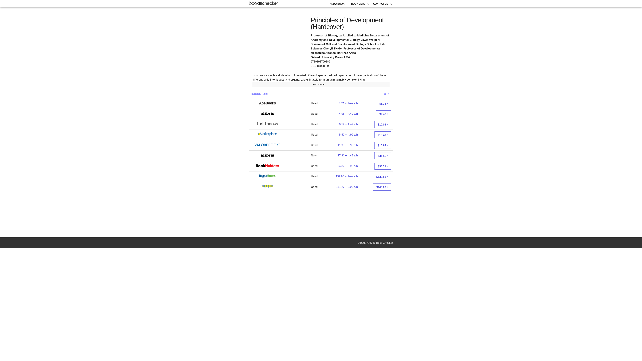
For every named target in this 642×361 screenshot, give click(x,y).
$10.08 (383, 124)
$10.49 (383, 135)
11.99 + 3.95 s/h (348, 145)
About (361, 242)
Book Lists (358, 3)
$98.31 (383, 166)
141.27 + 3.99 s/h (347, 187)
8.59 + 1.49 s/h (348, 124)
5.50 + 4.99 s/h (348, 134)
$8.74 (383, 103)
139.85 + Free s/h (347, 176)
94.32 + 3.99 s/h (348, 166)
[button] (321, 84)
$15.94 (383, 145)
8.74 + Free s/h (348, 103)
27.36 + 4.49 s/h (348, 155)
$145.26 (382, 187)
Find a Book (337, 3)
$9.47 (383, 114)
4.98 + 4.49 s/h (348, 113)
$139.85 (382, 176)
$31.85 (383, 155)
